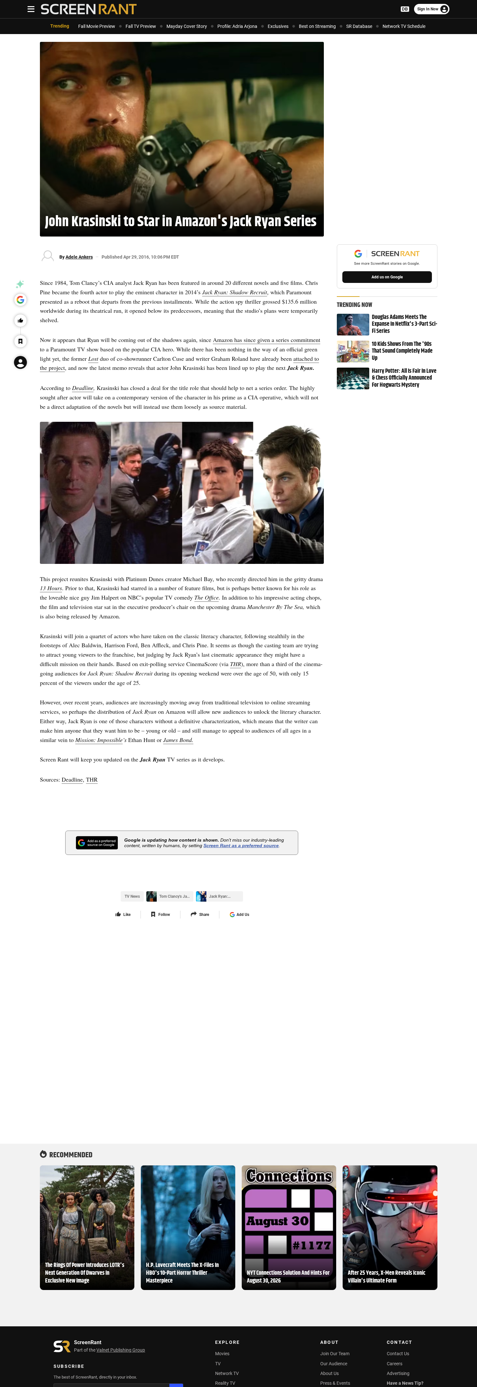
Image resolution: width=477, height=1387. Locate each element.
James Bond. (178, 740)
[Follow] (20, 341)
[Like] (20, 320)
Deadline (82, 388)
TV (218, 1363)
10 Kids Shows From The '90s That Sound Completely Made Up (402, 351)
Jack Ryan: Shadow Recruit (234, 292)
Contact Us (398, 1353)
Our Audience (333, 1363)
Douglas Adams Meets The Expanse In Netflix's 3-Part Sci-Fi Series (404, 324)
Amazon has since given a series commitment (266, 340)
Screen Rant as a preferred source (241, 845)
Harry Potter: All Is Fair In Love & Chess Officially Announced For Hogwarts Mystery (404, 378)
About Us (329, 1373)
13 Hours (51, 588)
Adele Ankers (79, 257)
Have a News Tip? (405, 1383)
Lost (93, 358)
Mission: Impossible (99, 740)
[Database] (405, 9)
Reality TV (225, 1383)
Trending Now (354, 304)
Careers (394, 1363)
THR (235, 664)
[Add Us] (20, 299)
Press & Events (335, 1383)
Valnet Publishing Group (120, 1350)
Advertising (398, 1373)
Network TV (227, 1373)
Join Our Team (334, 1353)
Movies (222, 1353)
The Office (206, 597)
